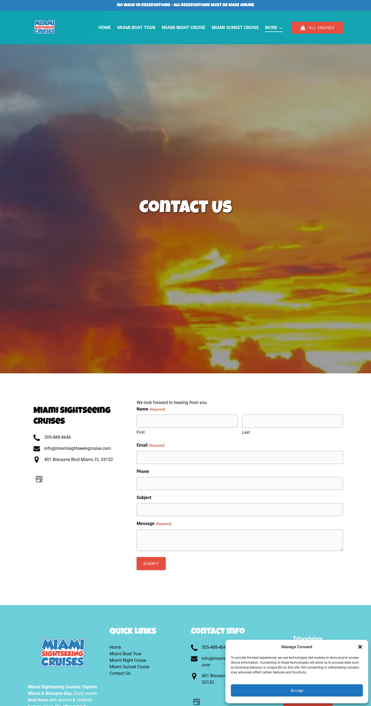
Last (246, 432)
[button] (360, 647)
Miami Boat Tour (136, 27)
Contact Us (119, 673)
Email (150, 445)
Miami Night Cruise (183, 27)
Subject (144, 497)
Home (105, 27)
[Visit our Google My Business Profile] (39, 479)
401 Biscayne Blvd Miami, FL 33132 (78, 459)
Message (154, 523)
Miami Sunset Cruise (235, 27)
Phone (143, 471)
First (141, 432)
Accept (297, 690)
